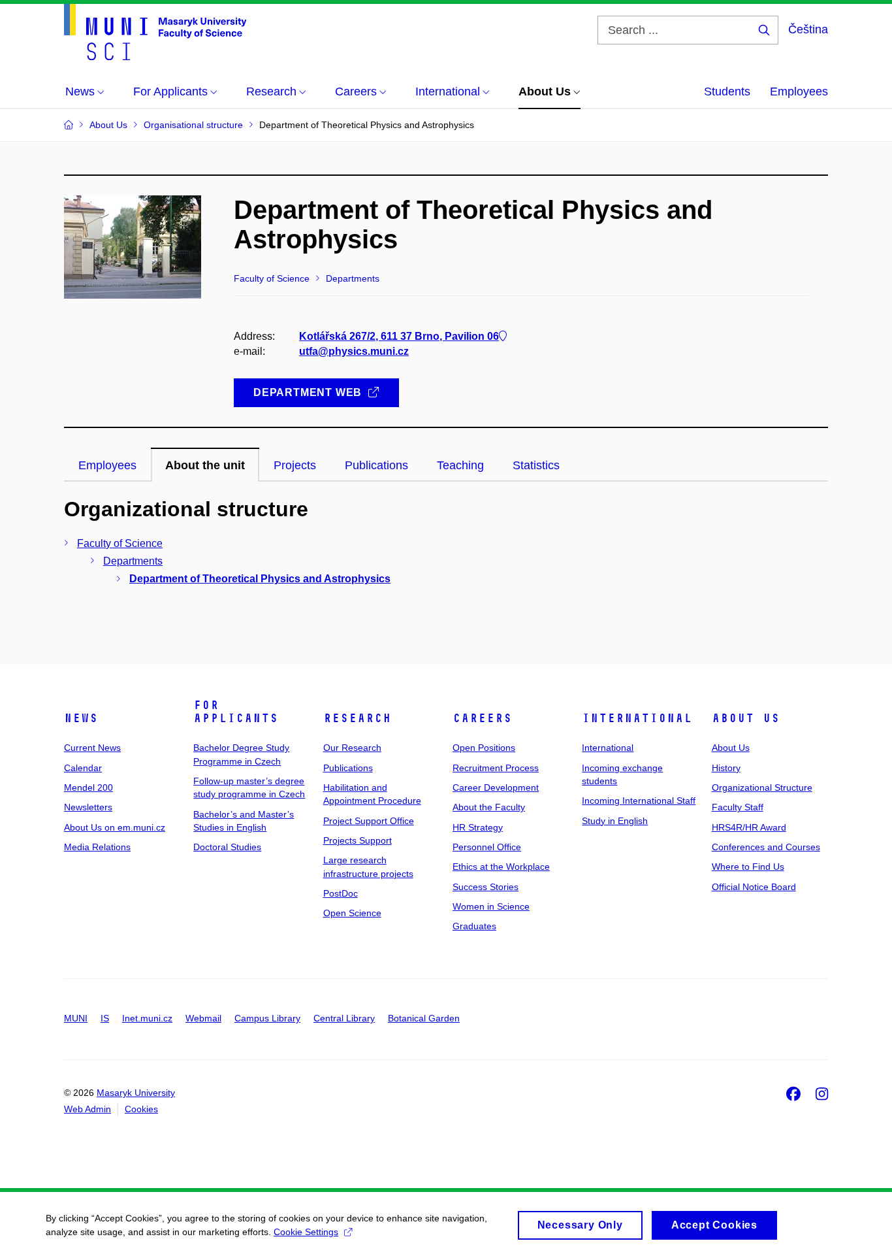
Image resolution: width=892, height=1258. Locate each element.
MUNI (76, 1018)
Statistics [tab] (536, 465)
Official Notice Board (754, 887)
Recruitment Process (496, 768)
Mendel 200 (88, 787)
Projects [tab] (295, 465)
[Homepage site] (155, 32)
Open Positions (484, 747)
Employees (799, 91)
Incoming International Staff (638, 800)
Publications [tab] (376, 465)
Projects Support (357, 840)
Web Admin (87, 1109)
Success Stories (485, 887)
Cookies (141, 1109)
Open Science (352, 913)
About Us (746, 718)
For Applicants (235, 711)
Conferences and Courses (766, 847)
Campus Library (267, 1018)
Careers (482, 718)
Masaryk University (136, 1092)
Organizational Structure (762, 787)
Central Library (344, 1018)
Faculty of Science (120, 543)
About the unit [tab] (205, 465)
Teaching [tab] (460, 465)
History (726, 768)
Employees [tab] (107, 465)
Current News (92, 747)
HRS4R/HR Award (749, 827)
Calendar (83, 768)
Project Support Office (368, 821)
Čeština (808, 29)
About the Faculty (489, 807)
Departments (133, 561)
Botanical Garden (424, 1018)
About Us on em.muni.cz (114, 827)
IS (105, 1018)
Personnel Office (487, 847)
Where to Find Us (748, 866)
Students (727, 91)
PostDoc (340, 893)
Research (357, 718)
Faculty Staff (737, 807)
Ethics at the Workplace (501, 866)
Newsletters (88, 807)
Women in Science (491, 906)
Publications (348, 768)
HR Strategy (478, 827)
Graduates (474, 926)
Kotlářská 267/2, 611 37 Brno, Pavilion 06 (399, 336)
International (637, 718)
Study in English (615, 821)
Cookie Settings (306, 1232)
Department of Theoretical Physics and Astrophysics (259, 578)
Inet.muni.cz (147, 1018)
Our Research (352, 747)
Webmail (203, 1018)
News (81, 718)
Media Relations (97, 847)
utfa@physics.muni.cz (354, 351)
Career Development (496, 787)
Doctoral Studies (227, 847)
